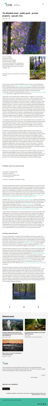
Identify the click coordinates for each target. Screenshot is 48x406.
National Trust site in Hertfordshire (23, 85)
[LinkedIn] (38, 307)
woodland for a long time (29, 242)
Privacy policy (27, 393)
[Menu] (43, 4)
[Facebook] (9, 307)
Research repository (36, 394)
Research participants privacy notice (38, 393)
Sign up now (6, 388)
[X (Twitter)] (24, 307)
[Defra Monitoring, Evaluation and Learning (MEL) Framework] (35, 325)
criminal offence (28, 259)
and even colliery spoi (40, 245)
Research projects (28, 337)
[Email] (38, 404)
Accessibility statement (11, 393)
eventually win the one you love (27, 204)
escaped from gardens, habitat (38, 253)
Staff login (43, 394)
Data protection (20, 393)
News (10, 337)
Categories (43, 375)
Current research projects (37, 337)
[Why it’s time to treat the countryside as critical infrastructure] (12, 345)
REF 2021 (30, 370)
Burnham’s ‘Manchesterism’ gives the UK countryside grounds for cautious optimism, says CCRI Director (12, 334)
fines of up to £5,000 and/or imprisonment (33, 262)
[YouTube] (45, 404)
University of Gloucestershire (16, 400)
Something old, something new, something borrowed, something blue (22, 208)
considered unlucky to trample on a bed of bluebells (21, 199)
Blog (9, 18)
